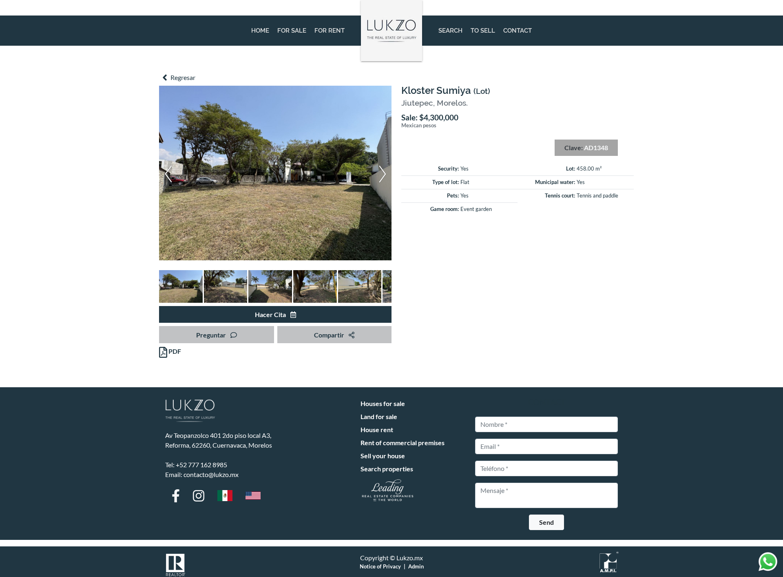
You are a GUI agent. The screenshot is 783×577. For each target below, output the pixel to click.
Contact (517, 30)
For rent (329, 30)
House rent (377, 429)
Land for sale (379, 416)
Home (260, 30)
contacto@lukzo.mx (211, 474)
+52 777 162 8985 (201, 464)
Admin (416, 566)
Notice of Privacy (380, 566)
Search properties (387, 469)
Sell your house (383, 455)
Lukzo (391, 30)
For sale (291, 30)
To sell (483, 30)
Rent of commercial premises (403, 442)
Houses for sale (383, 403)
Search (450, 30)
